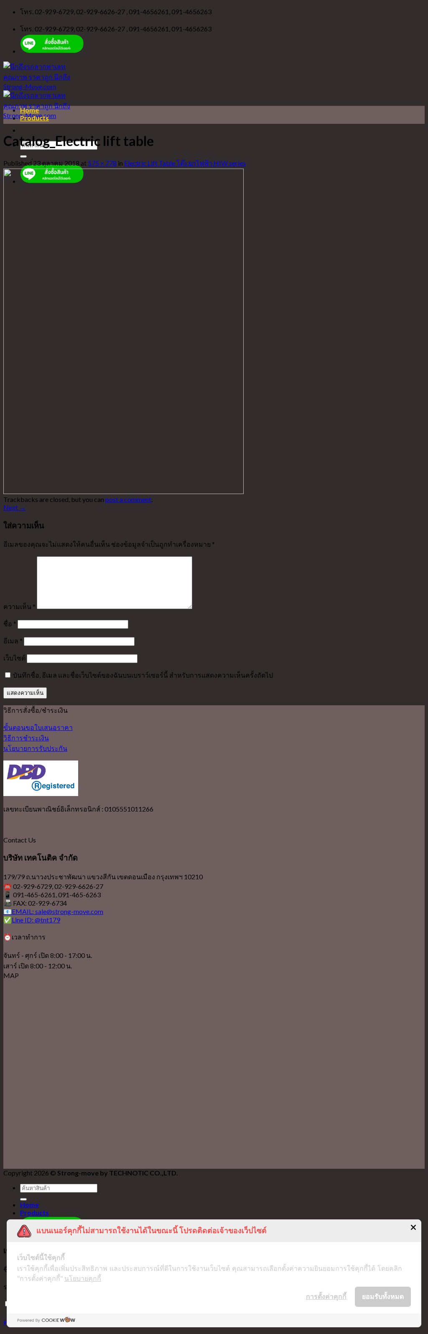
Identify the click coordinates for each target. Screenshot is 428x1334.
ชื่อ (9, 623)
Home (29, 110)
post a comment (128, 499)
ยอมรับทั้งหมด (383, 1296)
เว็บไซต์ (14, 658)
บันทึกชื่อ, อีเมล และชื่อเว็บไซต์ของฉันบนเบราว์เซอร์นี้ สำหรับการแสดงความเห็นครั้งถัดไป (143, 675)
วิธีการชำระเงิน (26, 738)
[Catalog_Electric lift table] (123, 491)
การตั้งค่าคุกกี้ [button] (326, 1296)
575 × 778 (102, 163)
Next (14, 507)
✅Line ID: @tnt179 (31, 920)
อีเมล (13, 641)
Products (34, 118)
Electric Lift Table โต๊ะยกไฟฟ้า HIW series (185, 163)
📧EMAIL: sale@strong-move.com (53, 911)
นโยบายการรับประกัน (35, 748)
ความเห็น (19, 606)
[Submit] (23, 156)
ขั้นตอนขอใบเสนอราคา (38, 727)
